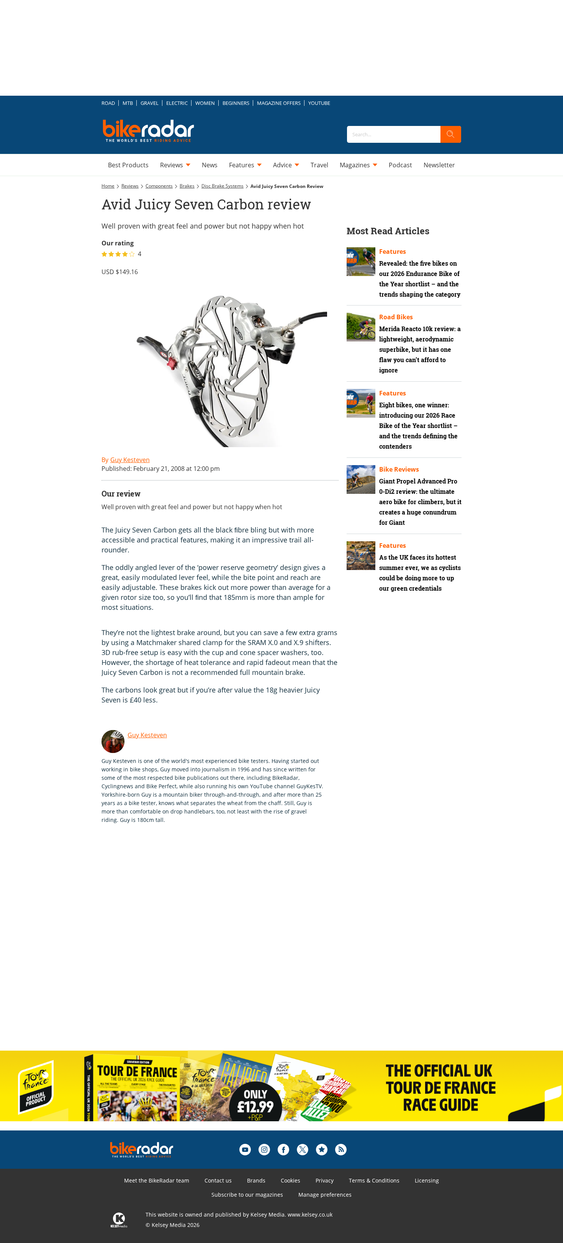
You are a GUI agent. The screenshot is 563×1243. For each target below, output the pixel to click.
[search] (450, 134)
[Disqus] (228, 945)
